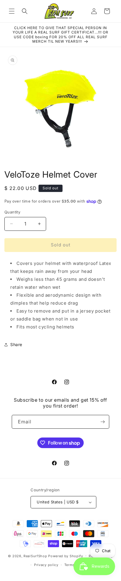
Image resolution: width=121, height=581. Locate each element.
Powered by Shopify (65, 556)
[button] (11, 11)
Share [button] (16, 344)
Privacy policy (46, 565)
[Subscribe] (102, 422)
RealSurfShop (35, 556)
